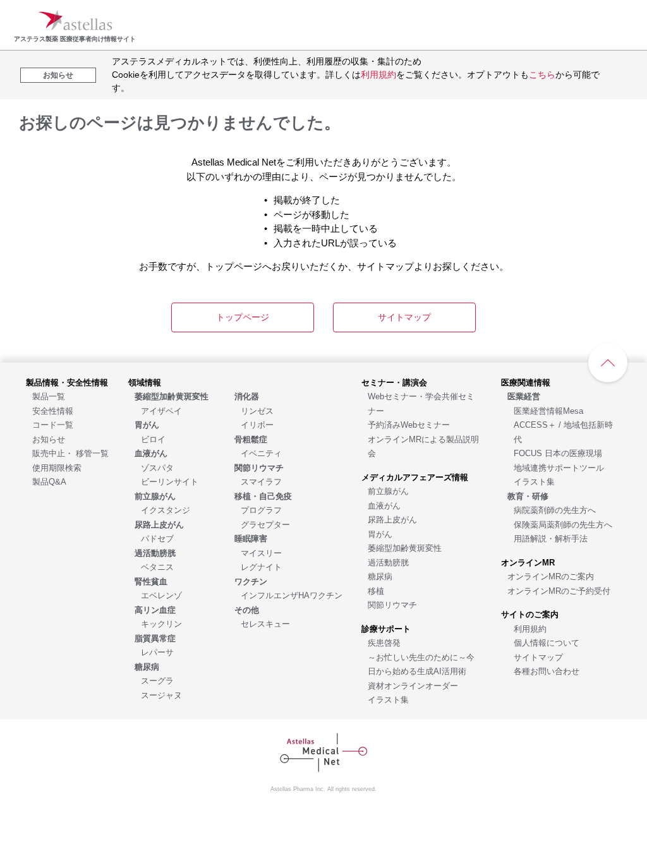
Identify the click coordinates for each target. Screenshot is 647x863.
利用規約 (378, 74)
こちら (542, 74)
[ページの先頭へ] (607, 362)
